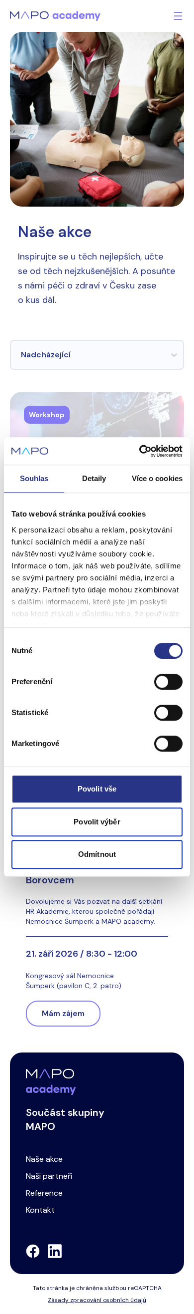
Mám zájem (63, 1013)
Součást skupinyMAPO (65, 1119)
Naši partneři (49, 1176)
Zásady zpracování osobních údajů (97, 1300)
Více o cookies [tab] (157, 478)
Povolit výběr (97, 821)
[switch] (168, 682)
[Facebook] (33, 1251)
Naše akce (44, 1159)
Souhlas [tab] (34, 478)
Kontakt (40, 1210)
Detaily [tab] (94, 478)
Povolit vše (97, 789)
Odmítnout (97, 854)
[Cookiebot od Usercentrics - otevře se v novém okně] (140, 451)
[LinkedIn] (55, 1251)
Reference (44, 1193)
